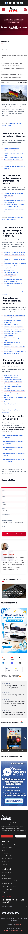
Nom (3, 496)
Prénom (4, 490)
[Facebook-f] (3, 913)
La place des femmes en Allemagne (14, 390)
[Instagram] (8, 913)
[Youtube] (13, 913)
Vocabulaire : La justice (11, 324)
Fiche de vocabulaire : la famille (13, 331)
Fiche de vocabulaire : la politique (13, 327)
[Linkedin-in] (10, 913)
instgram (3, 659)
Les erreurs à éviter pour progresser (14, 252)
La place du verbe (9, 270)
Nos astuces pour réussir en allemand (13, 50)
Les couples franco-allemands (13, 381)
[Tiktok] (16, 913)
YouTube (12, 659)
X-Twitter (21, 664)
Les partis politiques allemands (13, 379)
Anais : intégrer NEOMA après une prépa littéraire (14, 687)
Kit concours (14, 22)
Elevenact (18, 924)
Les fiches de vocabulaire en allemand (13, 68)
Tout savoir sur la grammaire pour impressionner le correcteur (12, 64)
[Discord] (18, 913)
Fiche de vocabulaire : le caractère (14, 329)
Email (3, 526)
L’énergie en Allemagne (11, 377)
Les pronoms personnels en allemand (15, 263)
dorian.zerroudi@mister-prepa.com (14, 930)
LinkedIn (3, 664)
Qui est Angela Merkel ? (11, 375)
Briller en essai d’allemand (11, 198)
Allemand (9, 19)
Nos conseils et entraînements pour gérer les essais (14, 57)
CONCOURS (19, 19)
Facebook (8, 670)
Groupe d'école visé (7, 520)
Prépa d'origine (6, 514)
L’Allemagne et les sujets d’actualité (12, 74)
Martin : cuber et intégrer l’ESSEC (13, 695)
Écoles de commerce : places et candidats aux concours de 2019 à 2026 (14, 704)
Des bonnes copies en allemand (12, 77)
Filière (3, 502)
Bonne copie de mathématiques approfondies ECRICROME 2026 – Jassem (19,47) (13, 593)
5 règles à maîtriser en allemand (13, 157)
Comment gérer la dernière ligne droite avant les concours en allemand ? (15, 162)
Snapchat (16, 670)
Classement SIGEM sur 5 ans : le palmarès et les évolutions (14, 714)
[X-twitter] (5, 913)
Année (4, 508)
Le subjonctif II (8, 277)
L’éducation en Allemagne (11, 384)
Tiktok (20, 659)
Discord (12, 664)
